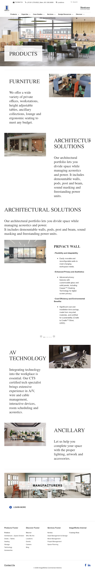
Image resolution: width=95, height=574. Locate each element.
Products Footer (11, 527)
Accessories (8, 550)
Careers (28, 544)
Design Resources (64, 14)
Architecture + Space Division (14, 536)
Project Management (54, 541)
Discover (79, 14)
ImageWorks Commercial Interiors (50, 568)
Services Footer (54, 527)
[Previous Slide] (41, 336)
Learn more (19, 507)
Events (28, 541)
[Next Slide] (54, 336)
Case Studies (37, 14)
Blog (27, 547)
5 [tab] (51, 337)
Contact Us (19, 2)
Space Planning (53, 544)
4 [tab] (49, 337)
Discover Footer (32, 527)
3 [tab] (47, 337)
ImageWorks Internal (77, 527)
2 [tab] (45, 337)
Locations (29, 538)
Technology (8, 547)
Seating (7, 541)
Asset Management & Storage (58, 536)
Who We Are (30, 536)
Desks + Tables (9, 538)
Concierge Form (74, 533)
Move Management (54, 538)
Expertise (25, 14)
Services (50, 14)
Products (13, 14)
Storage (7, 544)
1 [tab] (44, 337)
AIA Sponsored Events (48, 18)
